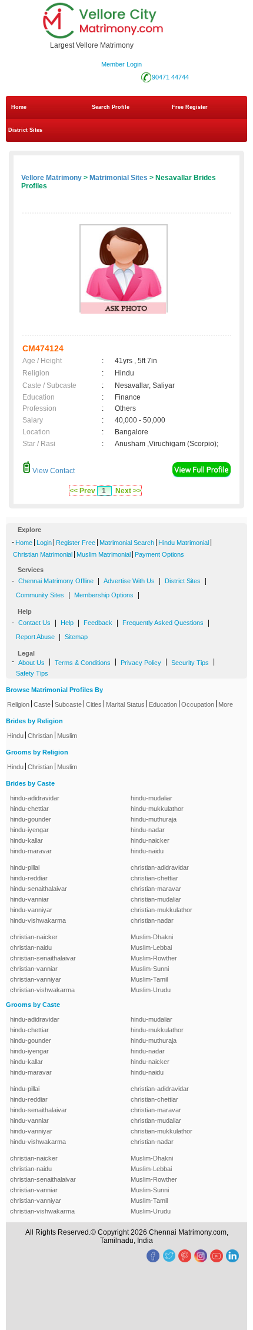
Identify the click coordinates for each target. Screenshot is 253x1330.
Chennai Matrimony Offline (56, 580)
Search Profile (110, 107)
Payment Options (159, 554)
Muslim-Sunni (150, 968)
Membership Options (104, 594)
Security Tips (190, 662)
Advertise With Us (129, 580)
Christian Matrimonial (42, 554)
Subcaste (68, 704)
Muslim (67, 735)
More (225, 704)
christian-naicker (34, 936)
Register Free (75, 542)
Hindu (15, 735)
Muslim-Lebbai (151, 947)
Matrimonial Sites (118, 178)
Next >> (128, 491)
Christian (40, 735)
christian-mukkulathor (161, 909)
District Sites (25, 130)
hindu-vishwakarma (38, 920)
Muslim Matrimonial (103, 554)
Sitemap (76, 636)
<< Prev (82, 491)
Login (44, 542)
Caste (42, 704)
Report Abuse (35, 636)
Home (18, 107)
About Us (31, 662)
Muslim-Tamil (149, 979)
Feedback (98, 622)
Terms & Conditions (83, 662)
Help (67, 622)
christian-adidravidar (160, 867)
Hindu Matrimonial (183, 542)
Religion (18, 704)
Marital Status (125, 704)
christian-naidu (31, 947)
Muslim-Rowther (154, 958)
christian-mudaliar (156, 899)
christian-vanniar (34, 968)
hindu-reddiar (29, 878)
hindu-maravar (31, 850)
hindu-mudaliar (151, 798)
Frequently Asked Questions (163, 622)
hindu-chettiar (29, 808)
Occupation (197, 704)
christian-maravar (156, 888)
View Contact (53, 471)
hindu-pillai (24, 867)
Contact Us (34, 622)
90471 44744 (170, 77)
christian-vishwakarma (42, 989)
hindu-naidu (147, 850)
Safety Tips (32, 673)
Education (163, 704)
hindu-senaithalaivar (38, 888)
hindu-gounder (30, 819)
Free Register (190, 107)
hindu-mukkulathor (157, 808)
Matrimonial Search (126, 542)
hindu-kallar (26, 840)
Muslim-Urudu (151, 989)
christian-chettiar (154, 878)
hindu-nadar (148, 829)
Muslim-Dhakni (152, 936)
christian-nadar (152, 920)
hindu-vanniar (29, 899)
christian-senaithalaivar (43, 958)
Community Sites (40, 594)
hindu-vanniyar (31, 909)
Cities (94, 704)
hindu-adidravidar (34, 798)
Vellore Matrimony (51, 178)
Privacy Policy (141, 662)
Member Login (121, 64)
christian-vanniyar (35, 979)
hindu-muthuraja (154, 819)
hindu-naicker (150, 840)
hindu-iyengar (29, 829)
